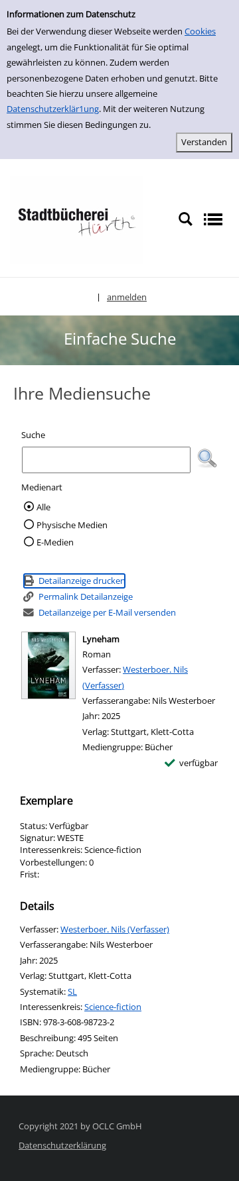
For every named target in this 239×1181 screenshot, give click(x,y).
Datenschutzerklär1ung (53, 109)
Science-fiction (112, 1007)
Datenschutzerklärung (62, 1145)
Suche (33, 435)
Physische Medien (72, 525)
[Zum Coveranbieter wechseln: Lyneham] (48, 665)
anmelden (127, 297)
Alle (43, 507)
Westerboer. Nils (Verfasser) (114, 929)
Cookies (200, 31)
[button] (207, 459)
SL (72, 991)
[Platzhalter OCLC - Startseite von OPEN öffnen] (76, 219)
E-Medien (55, 542)
